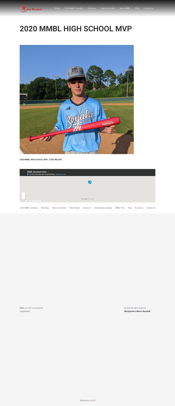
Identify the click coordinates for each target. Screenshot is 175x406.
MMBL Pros (120, 208)
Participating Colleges (103, 208)
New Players (75, 208)
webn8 (92, 400)
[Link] (31, 8)
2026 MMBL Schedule (29, 208)
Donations (139, 208)
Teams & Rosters (59, 208)
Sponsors (87, 208)
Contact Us (150, 208)
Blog (130, 208)
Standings (45, 208)
